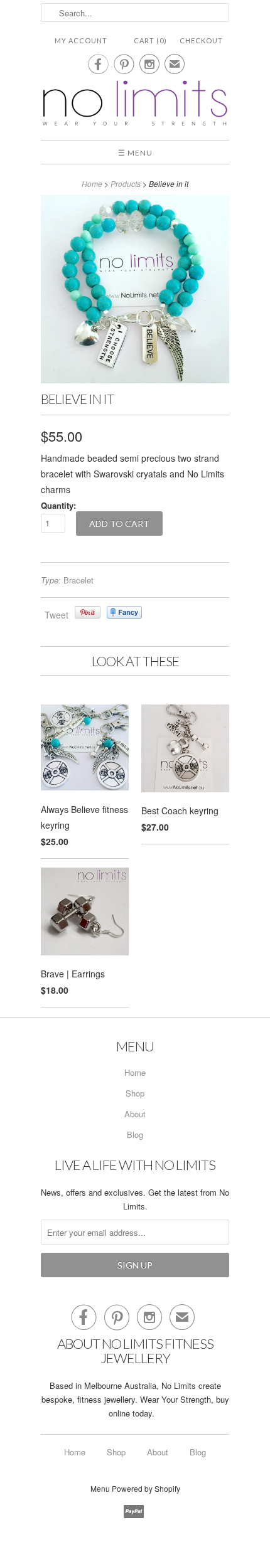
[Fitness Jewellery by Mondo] (135, 104)
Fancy (124, 612)
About (135, 1114)
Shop (135, 1093)
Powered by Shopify (146, 1488)
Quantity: (58, 505)
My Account (81, 40)
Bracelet (78, 580)
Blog (135, 1134)
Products (126, 183)
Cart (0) (150, 40)
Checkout (201, 40)
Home (135, 1072)
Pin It (87, 612)
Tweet (56, 615)
